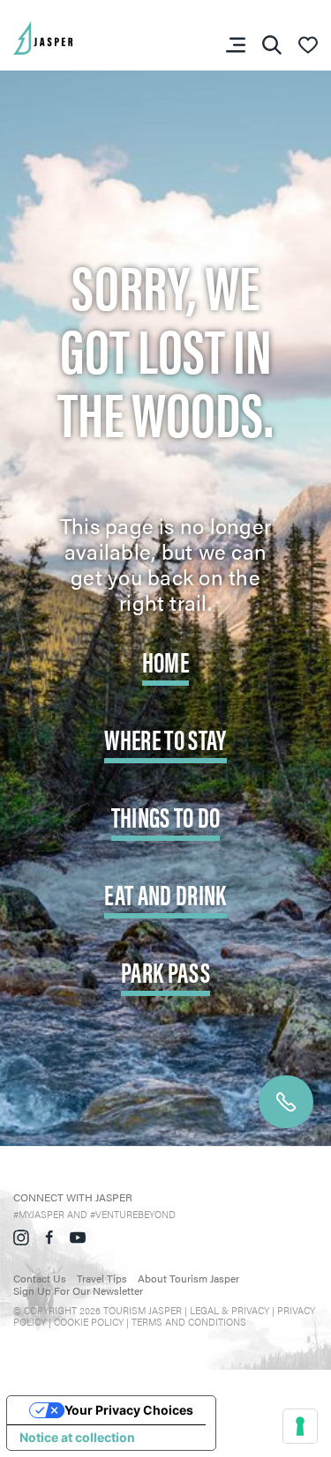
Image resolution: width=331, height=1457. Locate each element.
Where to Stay (165, 738)
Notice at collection (77, 1437)
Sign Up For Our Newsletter (78, 1290)
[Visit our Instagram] (21, 1235)
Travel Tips (102, 1278)
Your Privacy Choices (128, 1409)
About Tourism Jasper (188, 1278)
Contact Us (39, 1278)
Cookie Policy (89, 1321)
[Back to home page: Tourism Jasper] (70, 36)
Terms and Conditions (189, 1321)
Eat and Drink (165, 893)
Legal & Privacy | (233, 1310)
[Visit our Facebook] (49, 1235)
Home (165, 660)
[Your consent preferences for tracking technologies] (300, 1426)
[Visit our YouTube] (78, 1235)
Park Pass (165, 971)
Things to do (166, 816)
